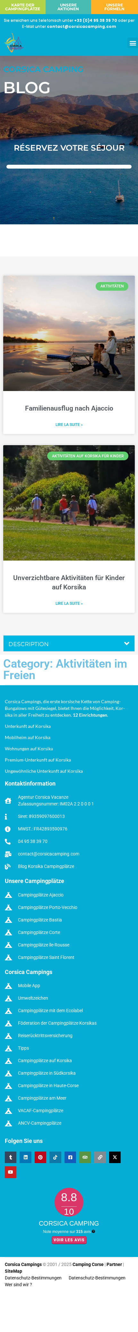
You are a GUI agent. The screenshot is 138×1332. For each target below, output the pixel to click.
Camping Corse (88, 1264)
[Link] (100, 1157)
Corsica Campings (24, 1264)
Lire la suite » (69, 424)
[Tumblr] (10, 1157)
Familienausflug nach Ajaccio (69, 408)
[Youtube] (10, 1172)
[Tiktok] (55, 1157)
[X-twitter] (115, 1157)
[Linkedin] (25, 1157)
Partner (114, 1264)
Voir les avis (69, 1240)
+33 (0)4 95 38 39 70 (95, 20)
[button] (132, 42)
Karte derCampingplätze (22, 7)
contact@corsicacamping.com (81, 26)
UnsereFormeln (114, 7)
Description (28, 644)
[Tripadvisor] (85, 1157)
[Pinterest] (40, 1157)
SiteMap (13, 1271)
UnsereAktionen (68, 7)
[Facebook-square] (70, 1157)
